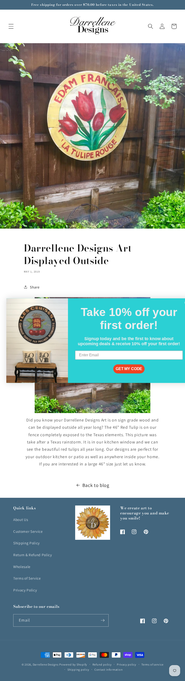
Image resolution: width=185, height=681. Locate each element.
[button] (11, 26)
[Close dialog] (180, 302)
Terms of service (152, 664)
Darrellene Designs (46, 664)
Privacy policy (126, 664)
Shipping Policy (26, 543)
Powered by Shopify (73, 664)
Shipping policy (78, 669)
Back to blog (95, 485)
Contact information (108, 669)
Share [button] (35, 287)
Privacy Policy (25, 590)
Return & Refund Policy (32, 554)
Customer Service (28, 531)
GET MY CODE (122, 369)
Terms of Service (27, 578)
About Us (20, 519)
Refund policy (102, 664)
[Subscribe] (102, 620)
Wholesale (22, 566)
